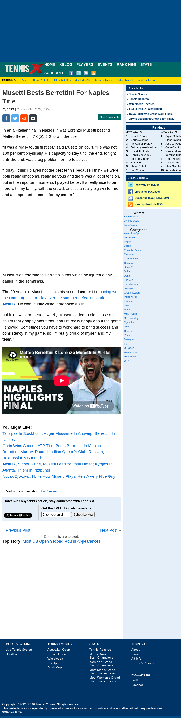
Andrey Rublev (147, 80)
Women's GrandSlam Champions (101, 663)
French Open (131, 284)
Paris (127, 326)
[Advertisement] (90, 31)
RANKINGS (126, 64)
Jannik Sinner (139, 136)
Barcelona (129, 237)
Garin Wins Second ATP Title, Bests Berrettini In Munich (51, 446)
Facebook (138, 685)
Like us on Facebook (147, 191)
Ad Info (136, 658)
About (135, 649)
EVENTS (105, 64)
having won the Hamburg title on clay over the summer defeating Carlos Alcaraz (61, 298)
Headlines (12, 654)
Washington (130, 352)
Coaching (129, 263)
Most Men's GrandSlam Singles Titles (102, 671)
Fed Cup (128, 280)
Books (127, 245)
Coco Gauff (172, 147)
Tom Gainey (130, 225)
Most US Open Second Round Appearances (61, 541)
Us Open (23, 80)
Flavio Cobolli (41, 80)
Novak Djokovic (140, 151)
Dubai (127, 275)
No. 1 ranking (131, 318)
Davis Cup (129, 267)
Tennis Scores (138, 94)
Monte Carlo (130, 313)
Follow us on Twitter (147, 184)
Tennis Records (139, 99)
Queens (128, 331)
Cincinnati (129, 254)
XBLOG (65, 64)
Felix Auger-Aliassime (144, 147)
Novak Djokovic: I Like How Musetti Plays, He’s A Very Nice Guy (58, 476)
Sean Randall (131, 216)
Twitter (136, 680)
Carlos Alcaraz (139, 139)
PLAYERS (84, 64)
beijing (127, 241)
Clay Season (131, 258)
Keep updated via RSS (149, 204)
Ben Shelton (138, 170)
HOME (49, 64)
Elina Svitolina (62, 80)
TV (125, 343)
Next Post (108, 530)
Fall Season (49, 491)
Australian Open (132, 233)
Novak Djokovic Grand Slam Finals (151, 114)
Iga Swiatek (172, 162)
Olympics (129, 322)
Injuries (128, 301)
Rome (127, 335)
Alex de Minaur (140, 158)
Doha (127, 271)
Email (135, 654)
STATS (146, 64)
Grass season (132, 292)
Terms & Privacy (142, 663)
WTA (126, 360)
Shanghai (129, 339)
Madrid (127, 305)
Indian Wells (130, 297)
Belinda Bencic (104, 80)
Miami (127, 309)
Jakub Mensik (125, 80)
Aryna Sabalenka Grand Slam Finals (151, 118)
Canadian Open (132, 250)
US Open (129, 348)
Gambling (129, 288)
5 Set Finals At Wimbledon (145, 108)
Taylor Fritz (137, 162)
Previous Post (18, 530)
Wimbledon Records (142, 104)
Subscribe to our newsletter (152, 198)
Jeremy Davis (131, 220)
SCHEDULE (54, 73)
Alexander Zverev (141, 143)
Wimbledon (130, 356)
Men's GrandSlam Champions (101, 655)
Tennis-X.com (45, 704)
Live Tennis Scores (19, 649)
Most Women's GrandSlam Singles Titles (104, 679)
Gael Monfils (82, 80)
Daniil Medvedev (141, 155)
